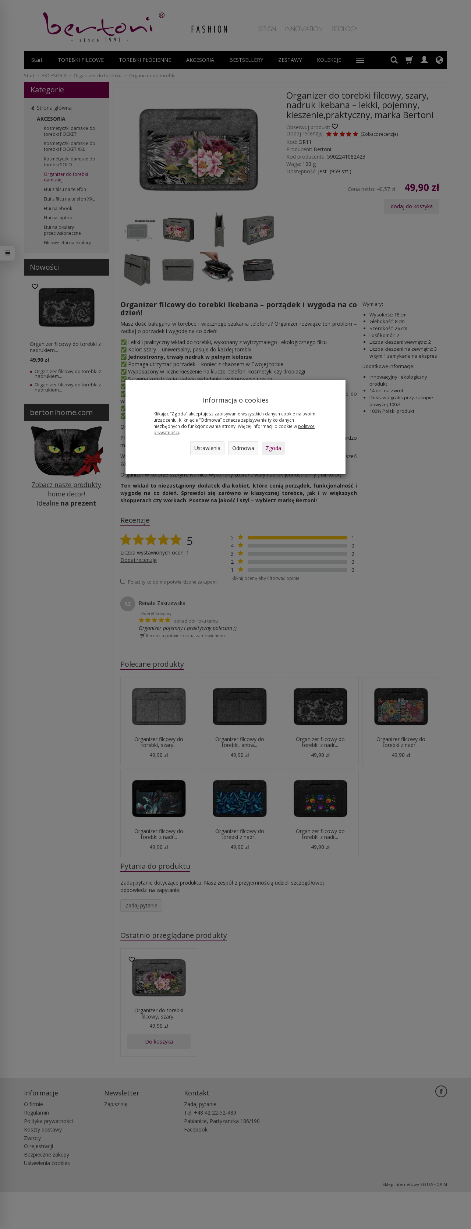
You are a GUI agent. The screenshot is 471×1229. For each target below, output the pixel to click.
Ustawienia (207, 448)
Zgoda (273, 448)
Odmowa (243, 448)
